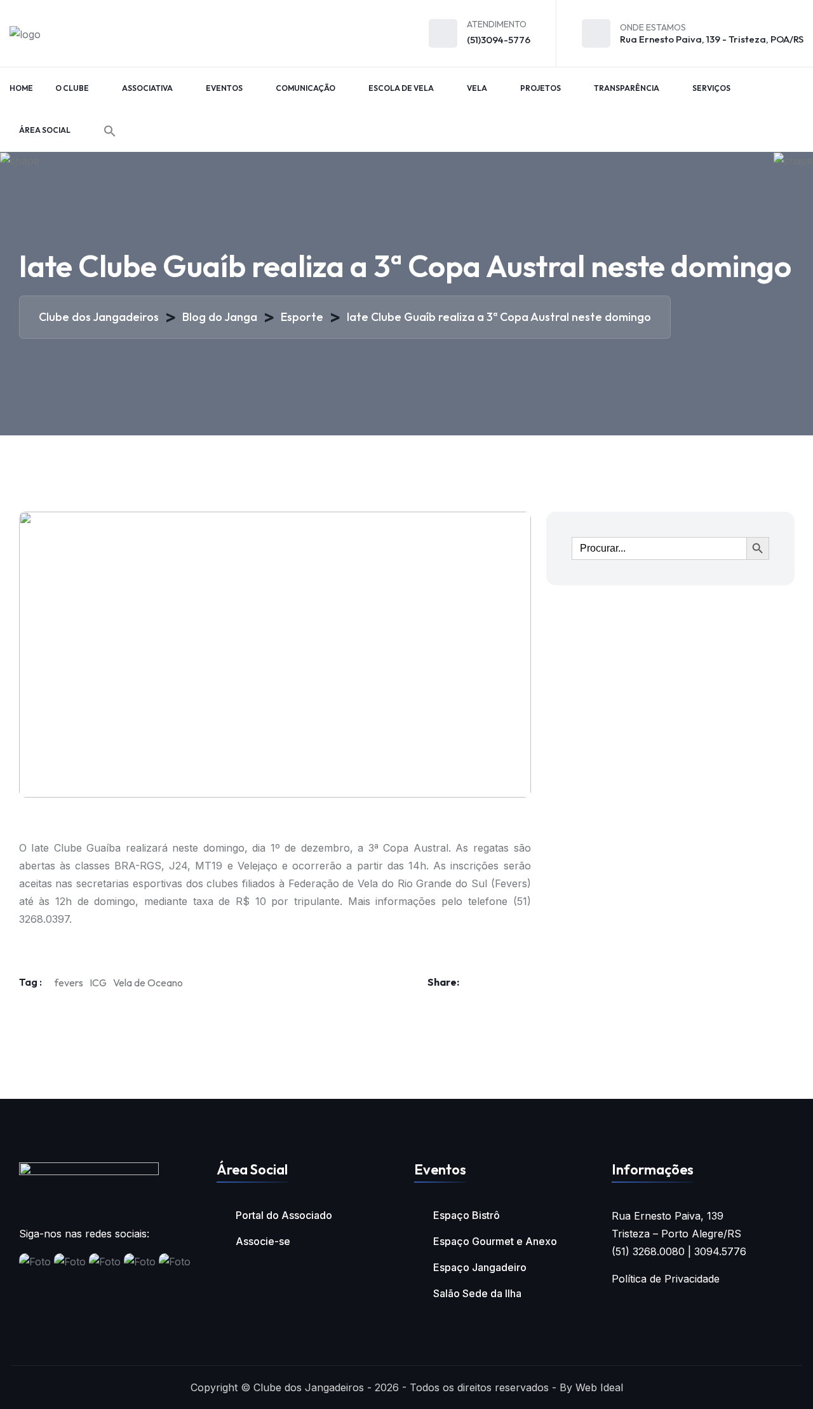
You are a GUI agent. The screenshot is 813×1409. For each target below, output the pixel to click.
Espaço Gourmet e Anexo (495, 1241)
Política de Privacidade (666, 1278)
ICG (98, 982)
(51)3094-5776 (498, 40)
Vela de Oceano (148, 982)
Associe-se (263, 1241)
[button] (110, 131)
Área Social (45, 130)
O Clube (72, 88)
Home (21, 88)
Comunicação (305, 88)
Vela (477, 88)
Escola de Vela (401, 88)
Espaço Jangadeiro (480, 1267)
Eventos (224, 88)
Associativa (147, 88)
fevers (69, 982)
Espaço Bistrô (466, 1215)
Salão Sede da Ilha (477, 1293)
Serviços (711, 88)
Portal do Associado (284, 1215)
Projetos (540, 88)
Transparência (626, 88)
